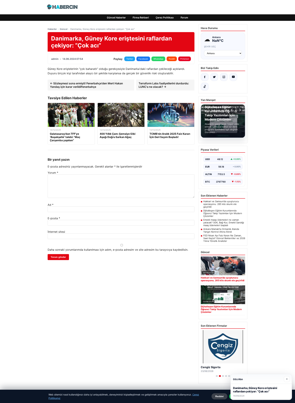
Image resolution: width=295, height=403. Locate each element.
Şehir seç (210, 46)
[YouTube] (233, 77)
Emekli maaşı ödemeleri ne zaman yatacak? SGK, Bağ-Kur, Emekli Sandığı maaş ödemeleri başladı (223, 222)
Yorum (53, 172)
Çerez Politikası (165, 17)
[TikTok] (205, 87)
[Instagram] (224, 77)
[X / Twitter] (214, 77)
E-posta (54, 218)
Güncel (63, 29)
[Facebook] (205, 77)
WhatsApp (158, 59)
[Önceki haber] (232, 110)
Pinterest (184, 59)
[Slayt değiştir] (217, 376)
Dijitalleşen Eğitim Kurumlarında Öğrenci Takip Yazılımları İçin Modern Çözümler (222, 213)
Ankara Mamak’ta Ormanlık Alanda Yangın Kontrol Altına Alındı (221, 230)
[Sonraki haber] (239, 110)
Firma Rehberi (141, 17)
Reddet (219, 396)
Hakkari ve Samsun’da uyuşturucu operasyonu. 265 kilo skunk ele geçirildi (221, 204)
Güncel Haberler (116, 17)
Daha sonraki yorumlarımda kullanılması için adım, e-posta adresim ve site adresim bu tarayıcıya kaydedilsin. (118, 249)
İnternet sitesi (56, 231)
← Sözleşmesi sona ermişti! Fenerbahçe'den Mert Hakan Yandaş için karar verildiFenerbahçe (86, 85)
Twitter (129, 59)
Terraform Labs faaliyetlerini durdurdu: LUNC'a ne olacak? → (164, 85)
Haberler (52, 29)
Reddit (172, 59)
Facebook (143, 59)
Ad (50, 204)
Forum (184, 17)
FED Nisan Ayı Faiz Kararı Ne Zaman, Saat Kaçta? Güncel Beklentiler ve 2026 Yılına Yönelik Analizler (224, 238)
